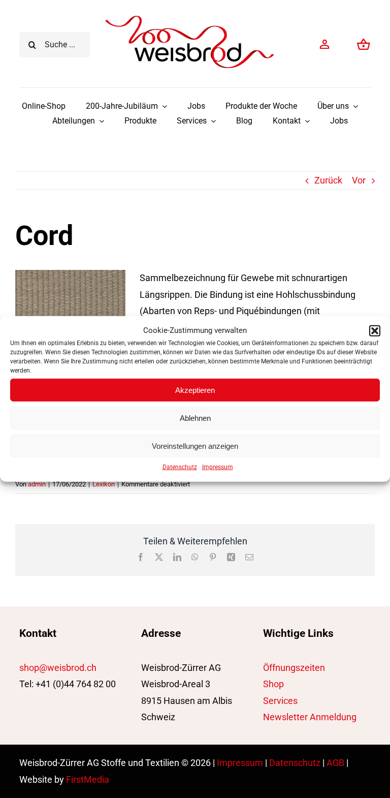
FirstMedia (87, 779)
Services (280, 700)
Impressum (217, 467)
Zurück (328, 180)
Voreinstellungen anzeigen (195, 445)
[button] (375, 330)
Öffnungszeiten (294, 667)
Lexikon (103, 484)
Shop (273, 684)
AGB (335, 762)
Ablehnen (195, 417)
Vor (359, 180)
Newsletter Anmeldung (309, 717)
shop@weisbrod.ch (57, 667)
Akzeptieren (195, 389)
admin (37, 484)
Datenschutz (179, 467)
